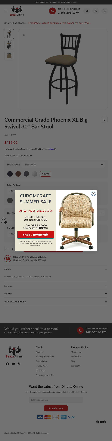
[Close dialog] (93, 193)
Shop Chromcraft (35, 235)
